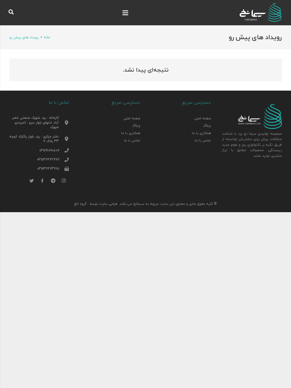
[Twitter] (31, 181)
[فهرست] (125, 13)
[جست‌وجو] (11, 12)
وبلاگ (207, 125)
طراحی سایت (108, 204)
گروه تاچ (80, 204)
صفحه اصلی (202, 118)
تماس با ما (203, 140)
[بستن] (22, 12)
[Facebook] (42, 181)
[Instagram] (64, 181)
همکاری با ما (201, 133)
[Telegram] (53, 181)
